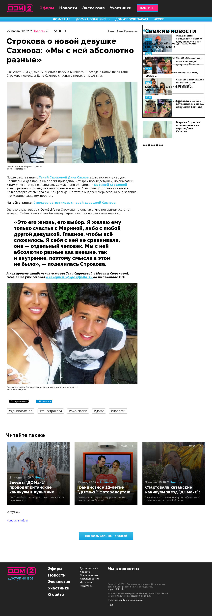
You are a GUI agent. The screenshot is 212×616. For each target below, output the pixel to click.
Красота (85, 571)
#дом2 (99, 411)
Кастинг (147, 8)
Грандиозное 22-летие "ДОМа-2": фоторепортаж (167, 59)
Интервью (86, 582)
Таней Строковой (53, 177)
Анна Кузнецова (127, 31)
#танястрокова (50, 411)
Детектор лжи (89, 568)
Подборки (86, 585)
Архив (159, 19)
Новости (68, 7)
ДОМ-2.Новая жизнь (92, 19)
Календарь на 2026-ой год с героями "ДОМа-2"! (169, 88)
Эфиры (47, 7)
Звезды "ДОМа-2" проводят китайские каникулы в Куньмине (170, 45)
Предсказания (89, 575)
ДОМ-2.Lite (61, 19)
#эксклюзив (78, 411)
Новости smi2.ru (17, 520)
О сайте (56, 594)
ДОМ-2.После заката (131, 19)
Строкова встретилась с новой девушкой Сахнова (74, 203)
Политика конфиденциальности (125, 600)
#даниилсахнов (20, 411)
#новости (118, 411)
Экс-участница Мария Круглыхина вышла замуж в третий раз (173, 103)
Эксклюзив (93, 7)
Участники (121, 7)
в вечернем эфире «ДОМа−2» (69, 277)
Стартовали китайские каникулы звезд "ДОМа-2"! (171, 74)
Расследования (90, 578)
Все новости (153, 112)
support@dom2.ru (117, 589)
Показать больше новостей (106, 536)
